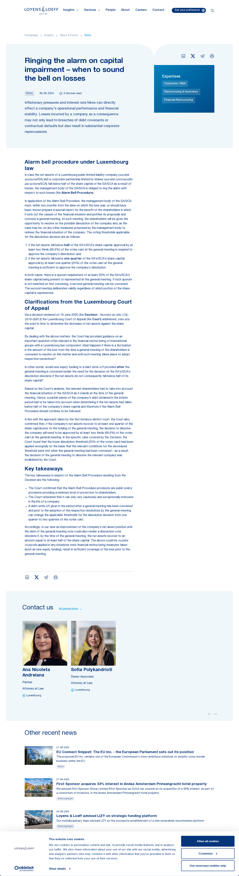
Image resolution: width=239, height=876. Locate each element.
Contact (158, 10)
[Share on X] (192, 56)
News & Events (69, 35)
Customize (206, 853)
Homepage (31, 35)
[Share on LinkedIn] (183, 56)
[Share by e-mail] (202, 56)
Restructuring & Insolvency (181, 91)
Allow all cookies (208, 841)
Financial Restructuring (178, 100)
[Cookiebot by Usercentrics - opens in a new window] (24, 869)
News (88, 35)
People (110, 10)
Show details (57, 868)
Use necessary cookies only (208, 865)
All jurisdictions (68, 609)
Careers (141, 10)
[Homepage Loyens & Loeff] (41, 10)
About (125, 10)
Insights (49, 35)
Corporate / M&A (175, 83)
